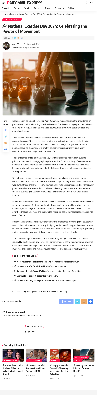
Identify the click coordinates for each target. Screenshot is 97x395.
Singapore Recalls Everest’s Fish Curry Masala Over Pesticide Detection (49, 271)
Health (7, 19)
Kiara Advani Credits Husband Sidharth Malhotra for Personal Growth (48, 261)
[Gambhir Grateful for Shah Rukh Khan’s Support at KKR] (36, 355)
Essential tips (81, 358)
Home (5, 14)
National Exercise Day (58, 291)
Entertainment (10, 361)
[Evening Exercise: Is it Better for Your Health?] (83, 355)
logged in (18, 315)
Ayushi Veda (16, 44)
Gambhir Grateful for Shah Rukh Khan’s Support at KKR (41, 266)
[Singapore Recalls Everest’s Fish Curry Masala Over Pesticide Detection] (60, 355)
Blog (12, 14)
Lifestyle (16, 19)
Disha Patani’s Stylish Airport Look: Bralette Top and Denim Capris (47, 280)
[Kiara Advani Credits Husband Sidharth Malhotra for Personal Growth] (13, 355)
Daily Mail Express (24, 2)
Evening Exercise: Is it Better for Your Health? (37, 276)
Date (40, 291)
